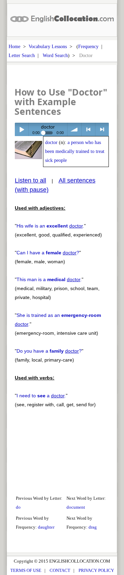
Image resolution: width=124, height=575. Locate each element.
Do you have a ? (49, 351)
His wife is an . (50, 226)
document (75, 507)
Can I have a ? (48, 252)
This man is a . (49, 279)
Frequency (88, 46)
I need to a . (41, 395)
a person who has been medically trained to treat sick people (74, 151)
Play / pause (21, 129)
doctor (51, 142)
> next (102, 129)
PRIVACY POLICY (96, 570)
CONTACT (60, 570)
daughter (46, 527)
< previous (88, 129)
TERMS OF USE (25, 570)
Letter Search (22, 55)
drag (93, 527)
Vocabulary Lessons (48, 46)
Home (14, 46)
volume (74, 129)
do (18, 507)
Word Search (55, 55)
